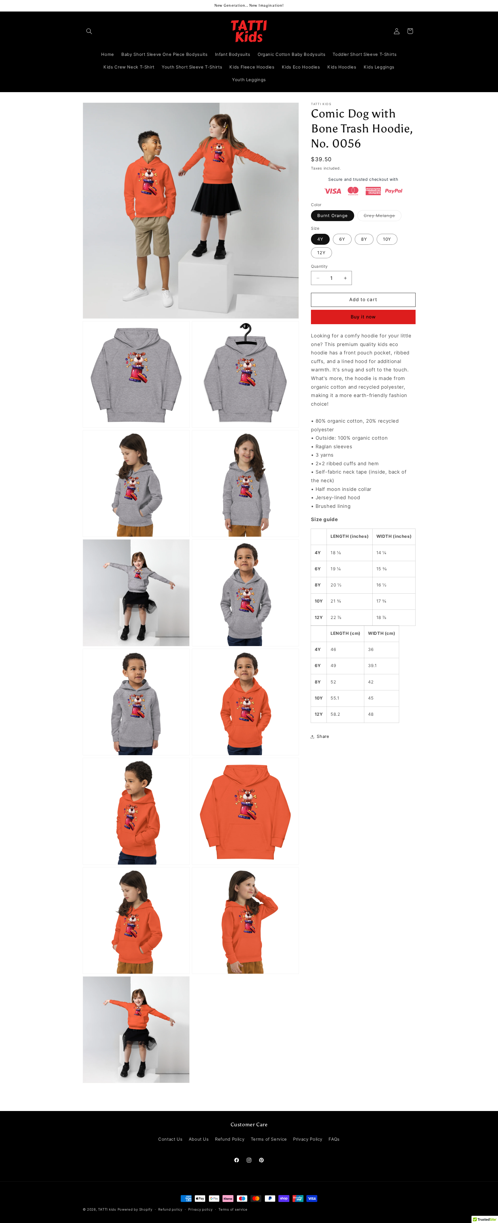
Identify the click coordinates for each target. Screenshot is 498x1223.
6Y (342, 239)
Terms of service (233, 1209)
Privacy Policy (307, 1139)
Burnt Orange (332, 215)
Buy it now (363, 317)
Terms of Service (269, 1139)
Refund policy (170, 1209)
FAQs (334, 1139)
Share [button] (323, 736)
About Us (199, 1139)
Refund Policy (229, 1139)
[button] (89, 31)
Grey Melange (383, 216)
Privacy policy (200, 1209)
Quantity (319, 266)
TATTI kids (107, 1209)
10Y (387, 239)
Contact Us (170, 1139)
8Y (364, 239)
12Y (321, 252)
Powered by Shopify (135, 1209)
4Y (320, 239)
